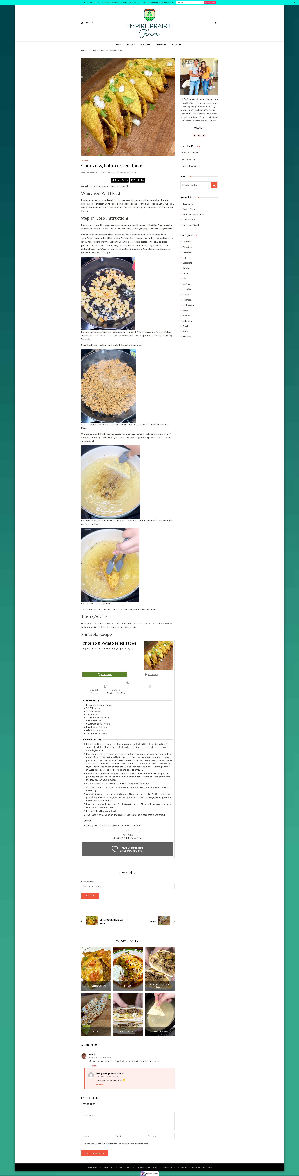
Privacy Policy (177, 45)
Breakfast (187, 252)
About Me (130, 45)
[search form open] (215, 23)
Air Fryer (187, 241)
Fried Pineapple (187, 159)
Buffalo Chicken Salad (193, 214)
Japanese (187, 299)
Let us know (126, 851)
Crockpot (187, 268)
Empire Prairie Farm (111, 1167)
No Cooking (188, 305)
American (187, 247)
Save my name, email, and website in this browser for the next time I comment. (116, 1144)
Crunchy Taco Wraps (128, 1031)
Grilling (186, 284)
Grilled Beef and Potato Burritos (160, 985)
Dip (184, 278)
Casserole (187, 262)
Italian (186, 294)
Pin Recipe (153, 674)
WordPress (195, 1167)
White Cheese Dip (159, 1031)
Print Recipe (138, 180)
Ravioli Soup (189, 209)
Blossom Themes (171, 1167)
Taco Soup (128, 986)
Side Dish (187, 321)
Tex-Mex (84, 160)
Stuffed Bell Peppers (189, 152)
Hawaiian (187, 289)
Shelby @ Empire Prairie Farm (93, 172)
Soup (185, 331)
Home (118, 45)
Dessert (186, 273)
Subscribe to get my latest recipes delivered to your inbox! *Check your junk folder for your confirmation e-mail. (128, 2)
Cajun (185, 257)
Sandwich (187, 315)
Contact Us (160, 45)
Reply (94, 1066)
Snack (185, 326)
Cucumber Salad (191, 225)
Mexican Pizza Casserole (95, 986)
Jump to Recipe (121, 180)
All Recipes (145, 45)
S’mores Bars (189, 219)
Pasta (185, 310)
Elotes (96, 1031)
